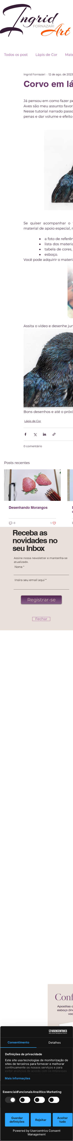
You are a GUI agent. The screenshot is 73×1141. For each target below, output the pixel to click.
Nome (18, 566)
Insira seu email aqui (30, 580)
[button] (41, 619)
